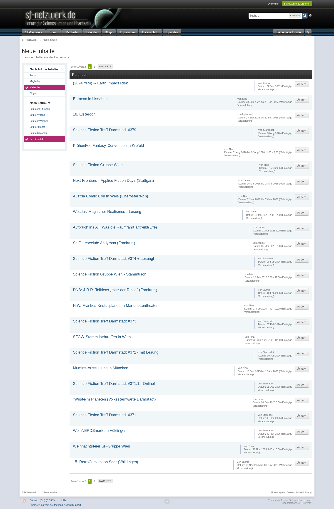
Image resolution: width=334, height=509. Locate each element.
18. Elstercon (84, 114)
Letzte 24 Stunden (40, 109)
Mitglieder (72, 32)
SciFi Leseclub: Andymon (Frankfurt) (104, 243)
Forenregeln (278, 492)
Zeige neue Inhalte (289, 32)
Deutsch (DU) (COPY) (42, 500)
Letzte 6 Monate (38, 133)
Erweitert (310, 15)
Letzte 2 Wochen (39, 121)
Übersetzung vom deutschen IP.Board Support (55, 505)
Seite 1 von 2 (78, 66)
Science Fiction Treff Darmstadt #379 (104, 130)
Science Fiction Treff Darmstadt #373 (104, 321)
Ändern (301, 84)
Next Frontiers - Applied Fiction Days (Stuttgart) (113, 180)
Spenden (172, 32)
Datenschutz (150, 32)
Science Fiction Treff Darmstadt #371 (104, 415)
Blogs (108, 32)
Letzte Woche (37, 114)
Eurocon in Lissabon (90, 99)
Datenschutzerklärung (299, 492)
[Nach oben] (167, 501)
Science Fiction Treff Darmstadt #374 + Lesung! (113, 258)
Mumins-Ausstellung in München (100, 368)
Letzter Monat (37, 126)
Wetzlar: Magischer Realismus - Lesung (107, 211)
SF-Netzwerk (33, 32)
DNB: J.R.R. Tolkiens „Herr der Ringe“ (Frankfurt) (115, 290)
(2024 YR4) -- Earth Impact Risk (100, 83)
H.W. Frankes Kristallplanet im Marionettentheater (115, 305)
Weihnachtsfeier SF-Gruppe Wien (101, 446)
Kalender (91, 32)
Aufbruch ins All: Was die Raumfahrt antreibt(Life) (115, 227)
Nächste (105, 66)
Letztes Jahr (37, 139)
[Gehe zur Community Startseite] (99, 18)
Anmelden (273, 3)
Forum (54, 32)
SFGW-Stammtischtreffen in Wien (102, 337)
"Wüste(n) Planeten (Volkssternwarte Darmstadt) (114, 399)
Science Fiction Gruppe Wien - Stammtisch (109, 274)
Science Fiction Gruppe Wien (97, 165)
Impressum (127, 32)
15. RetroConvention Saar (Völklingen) (105, 462)
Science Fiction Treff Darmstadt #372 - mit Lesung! (116, 352)
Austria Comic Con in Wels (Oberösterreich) (110, 196)
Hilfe (63, 500)
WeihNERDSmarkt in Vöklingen (99, 430)
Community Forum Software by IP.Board (290, 500)
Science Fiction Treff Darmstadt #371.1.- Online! (114, 383)
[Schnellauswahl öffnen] (308, 32)
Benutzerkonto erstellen (297, 3)
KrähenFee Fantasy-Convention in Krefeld (108, 145)
